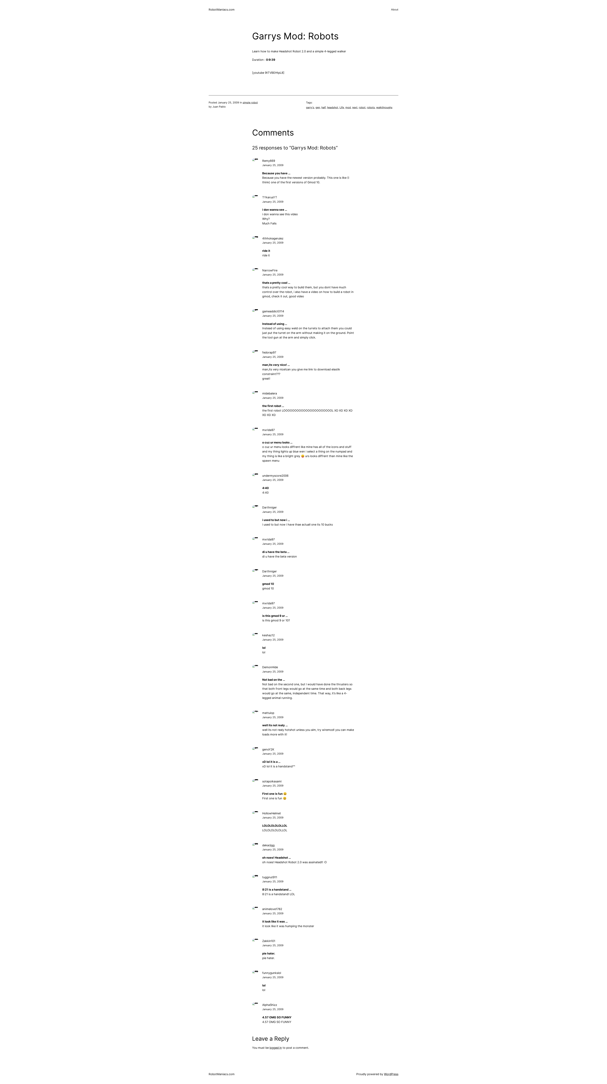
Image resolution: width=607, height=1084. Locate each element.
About (394, 9)
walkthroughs (384, 107)
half (323, 107)
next (354, 107)
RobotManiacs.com (222, 9)
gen (318, 107)
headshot (332, 107)
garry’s (310, 107)
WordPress (391, 1074)
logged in (276, 1047)
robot (362, 107)
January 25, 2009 (272, 165)
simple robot (250, 102)
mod (348, 107)
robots (371, 107)
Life (342, 107)
